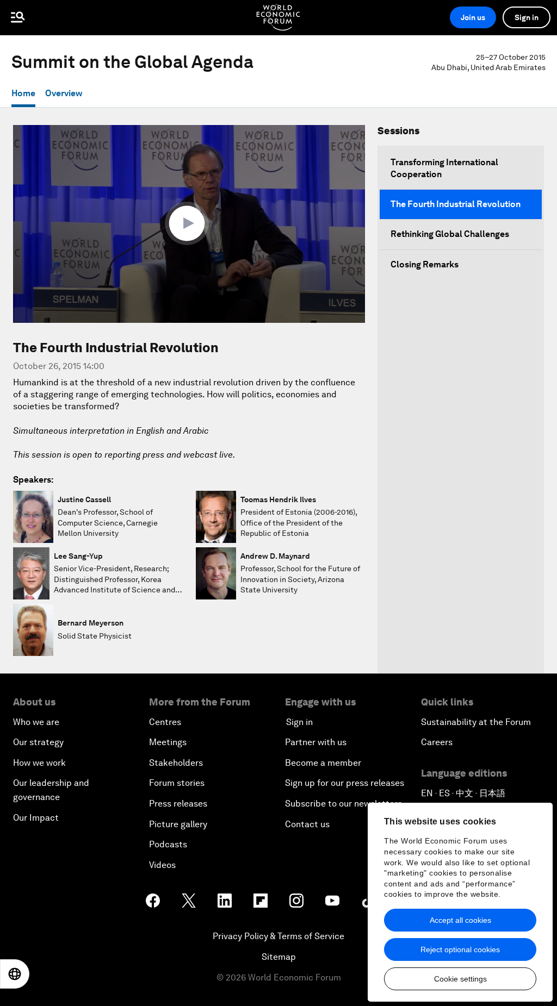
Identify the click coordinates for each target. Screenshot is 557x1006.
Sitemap (279, 957)
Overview (63, 93)
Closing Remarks (425, 264)
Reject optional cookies (460, 949)
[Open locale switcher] (15, 974)
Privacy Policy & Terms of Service (278, 936)
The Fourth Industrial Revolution (456, 204)
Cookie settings (460, 978)
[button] (189, 223)
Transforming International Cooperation (444, 168)
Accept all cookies (460, 920)
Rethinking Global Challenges (450, 234)
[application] (189, 224)
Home (23, 93)
